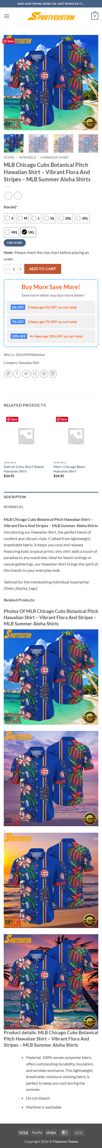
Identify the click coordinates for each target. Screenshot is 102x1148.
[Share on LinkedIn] (53, 374)
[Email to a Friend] (35, 374)
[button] (7, 16)
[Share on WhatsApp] (8, 374)
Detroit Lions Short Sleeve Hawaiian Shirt (24, 469)
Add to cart (42, 268)
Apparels (27, 157)
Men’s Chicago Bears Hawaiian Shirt (69, 469)
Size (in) (10, 207)
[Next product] (8, 195)
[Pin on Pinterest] (44, 374)
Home (9, 157)
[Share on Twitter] (26, 374)
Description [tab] (15, 497)
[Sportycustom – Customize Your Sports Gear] (51, 16)
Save (10, 41)
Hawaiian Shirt (55, 157)
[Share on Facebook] (17, 374)
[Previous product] (18, 195)
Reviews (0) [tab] (13, 507)
